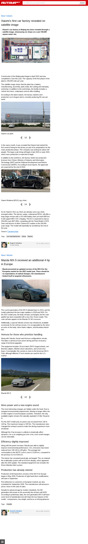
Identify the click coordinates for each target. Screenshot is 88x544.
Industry (9, 16)
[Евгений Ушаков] (4, 245)
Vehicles (9, 255)
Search (82, 3)
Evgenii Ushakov (16, 511)
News (3, 16)
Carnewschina (12, 231)
